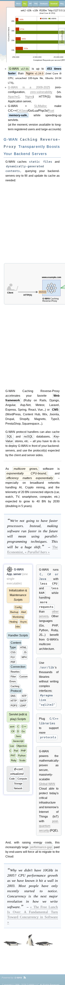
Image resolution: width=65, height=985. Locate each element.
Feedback (62, 36)
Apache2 (14, 96)
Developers (44, 3)
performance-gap (41, 847)
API (30, 3)
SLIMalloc (40, 105)
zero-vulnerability (41, 92)
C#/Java (22, 110)
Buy (24, 3)
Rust (51, 110)
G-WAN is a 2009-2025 (29, 87)
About (18, 3)
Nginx (29, 96)
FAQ (35, 3)
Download (54, 3)
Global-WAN (47, 783)
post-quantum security (48, 826)
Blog (62, 3)
